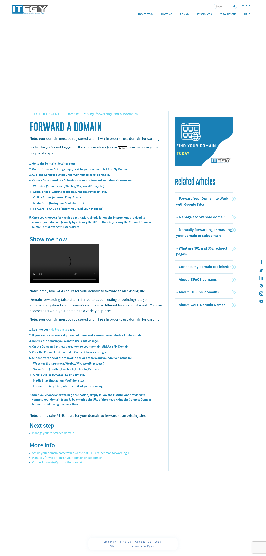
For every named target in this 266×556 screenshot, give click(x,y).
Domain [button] (184, 14)
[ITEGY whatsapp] (261, 286)
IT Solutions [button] (228, 14)
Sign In (245, 5)
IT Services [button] (204, 14)
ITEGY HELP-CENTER (48, 114)
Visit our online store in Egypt (133, 546)
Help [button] (247, 14)
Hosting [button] (166, 14)
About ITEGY (145, 14)
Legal (158, 541)
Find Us (126, 541)
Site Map (110, 541)
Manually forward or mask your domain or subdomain (67, 458)
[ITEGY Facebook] (261, 262)
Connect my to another (57, 462)
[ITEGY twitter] (261, 270)
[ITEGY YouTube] (261, 301)
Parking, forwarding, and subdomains (110, 114)
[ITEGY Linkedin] (261, 278)
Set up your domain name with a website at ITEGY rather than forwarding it (80, 453)
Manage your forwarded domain (53, 433)
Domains (73, 114)
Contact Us (143, 541)
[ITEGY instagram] (261, 294)
